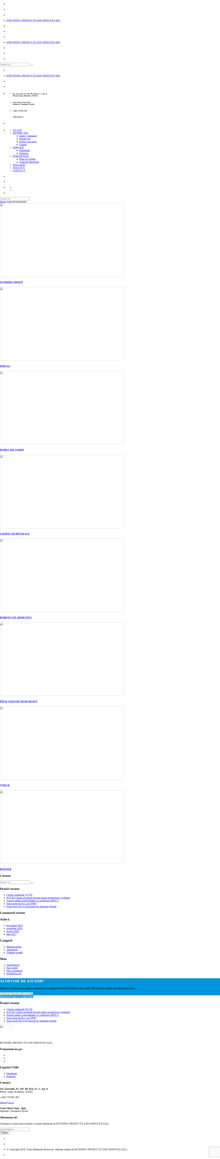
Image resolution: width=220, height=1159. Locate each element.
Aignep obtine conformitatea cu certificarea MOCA (32, 900)
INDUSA (5, 366)
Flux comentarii (14, 970)
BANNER (5, 869)
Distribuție (24, 150)
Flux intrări (12, 968)
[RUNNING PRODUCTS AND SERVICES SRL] (33, 20)
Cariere (23, 144)
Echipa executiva (28, 141)
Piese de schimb (27, 159)
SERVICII (18, 147)
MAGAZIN (19, 165)
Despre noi (24, 138)
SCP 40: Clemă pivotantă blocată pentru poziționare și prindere (38, 897)
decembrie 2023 (14, 925)
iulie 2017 (11, 934)
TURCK (5, 785)
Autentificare (13, 965)
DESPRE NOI (20, 133)
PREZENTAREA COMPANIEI (16, 996)
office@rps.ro (7, 1102)
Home (3, 201)
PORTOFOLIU (21, 156)
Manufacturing (13, 946)
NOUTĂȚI (19, 167)
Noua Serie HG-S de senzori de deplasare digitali (31, 906)
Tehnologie (12, 949)
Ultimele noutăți (14, 952)
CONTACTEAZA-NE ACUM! (16, 993)
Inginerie (23, 153)
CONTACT (19, 170)
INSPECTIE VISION (12, 449)
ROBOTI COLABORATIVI (16, 617)
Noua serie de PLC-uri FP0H (21, 903)
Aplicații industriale (29, 162)
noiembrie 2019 (14, 928)
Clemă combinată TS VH (19, 895)
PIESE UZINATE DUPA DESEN (18, 701)
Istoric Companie (28, 136)
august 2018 (12, 931)
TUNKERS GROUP (11, 282)
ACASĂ (17, 130)
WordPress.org (13, 973)
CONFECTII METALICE (15, 533)
